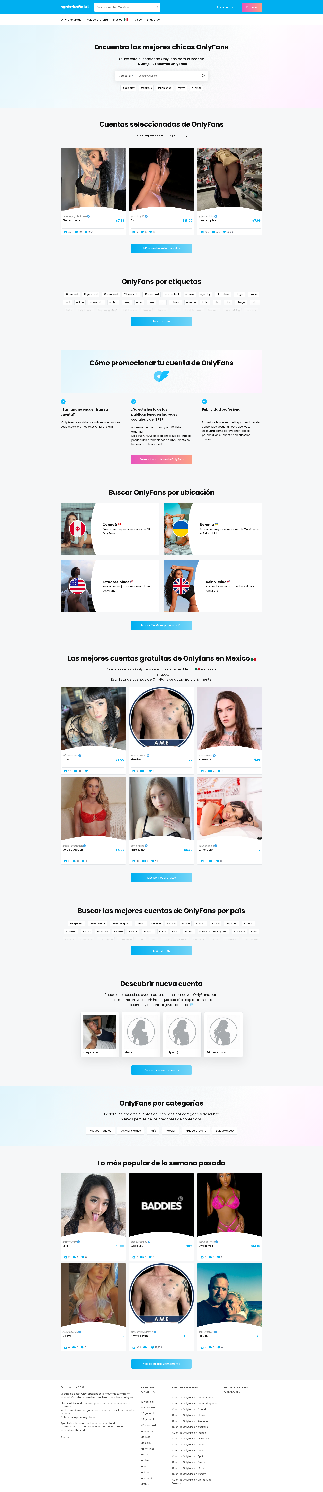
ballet (205, 302)
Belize (162, 931)
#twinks (196, 88)
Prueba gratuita (97, 20)
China (166, 939)
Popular (171, 1131)
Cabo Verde (106, 939)
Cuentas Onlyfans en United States (193, 1397)
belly (69, 310)
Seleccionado (225, 1131)
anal (67, 302)
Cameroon (125, 939)
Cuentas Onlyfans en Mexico (189, 1468)
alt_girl (239, 294)
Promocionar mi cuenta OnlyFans (161, 459)
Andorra (200, 923)
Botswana (239, 931)
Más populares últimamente (161, 1364)
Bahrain (118, 931)
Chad (141, 939)
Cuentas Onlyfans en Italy (187, 1450)
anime (80, 302)
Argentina (231, 923)
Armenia (248, 923)
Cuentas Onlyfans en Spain (188, 1456)
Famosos (252, 7)
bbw (228, 302)
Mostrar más (161, 321)
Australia (71, 931)
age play (205, 294)
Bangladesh (76, 923)
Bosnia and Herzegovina (213, 931)
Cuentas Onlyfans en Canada (189, 1409)
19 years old (91, 294)
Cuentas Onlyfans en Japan (188, 1444)
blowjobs (213, 310)
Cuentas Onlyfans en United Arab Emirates (191, 1481)
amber (254, 294)
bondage (251, 310)
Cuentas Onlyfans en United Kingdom (194, 1403)
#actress (146, 88)
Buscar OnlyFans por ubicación (161, 625)
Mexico (118, 20)
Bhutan (189, 931)
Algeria (186, 923)
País (153, 1131)
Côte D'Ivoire (251, 939)
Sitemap (65, 1437)
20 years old (111, 294)
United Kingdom (121, 923)
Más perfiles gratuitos (161, 878)
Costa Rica (231, 939)
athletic (175, 302)
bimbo (147, 310)
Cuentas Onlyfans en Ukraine (189, 1415)
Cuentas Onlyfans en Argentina (190, 1421)
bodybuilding (232, 310)
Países (137, 20)
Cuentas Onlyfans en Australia (190, 1427)
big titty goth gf (107, 310)
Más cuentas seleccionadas (161, 248)
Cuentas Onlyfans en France (189, 1432)
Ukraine (141, 923)
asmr (152, 302)
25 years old (131, 294)
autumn (191, 302)
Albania (171, 923)
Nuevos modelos (100, 1131)
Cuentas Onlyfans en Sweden (189, 1462)
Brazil (254, 931)
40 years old (151, 294)
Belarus (133, 931)
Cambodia (86, 939)
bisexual (161, 310)
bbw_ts (241, 302)
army (127, 302)
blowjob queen (193, 310)
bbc (217, 302)
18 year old (72, 294)
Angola (215, 923)
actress (189, 294)
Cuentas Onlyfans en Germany (190, 1438)
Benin (175, 931)
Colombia (181, 939)
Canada (156, 923)
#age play (128, 88)
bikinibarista (130, 310)
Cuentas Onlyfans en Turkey (189, 1474)
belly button (85, 310)
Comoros (198, 939)
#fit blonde (164, 88)
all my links (223, 294)
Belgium (148, 931)
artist (139, 302)
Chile (153, 939)
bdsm (255, 302)
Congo (215, 939)
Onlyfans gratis (71, 20)
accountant (172, 294)
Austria (86, 931)
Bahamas (102, 931)
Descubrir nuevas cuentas (161, 1070)
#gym (181, 88)
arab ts (113, 302)
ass (163, 302)
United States (97, 923)
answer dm (96, 302)
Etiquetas (153, 20)
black (176, 310)
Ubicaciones (224, 7)
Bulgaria (69, 939)
